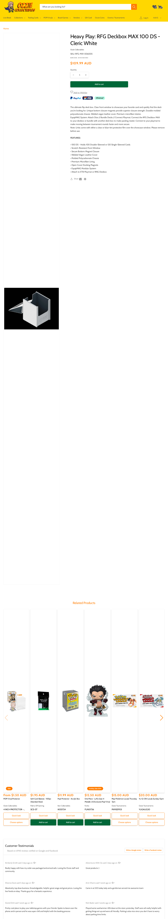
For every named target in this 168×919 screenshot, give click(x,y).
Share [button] (76, 179)
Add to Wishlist (80, 92)
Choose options (16, 822)
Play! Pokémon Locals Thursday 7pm (124, 800)
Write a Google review (133, 850)
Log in (146, 18)
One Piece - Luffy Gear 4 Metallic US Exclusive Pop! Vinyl (97, 800)
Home (6, 28)
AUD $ (155, 18)
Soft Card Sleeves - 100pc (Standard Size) (40, 800)
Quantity (73, 70)
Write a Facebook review (153, 850)
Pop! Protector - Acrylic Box (69, 799)
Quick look (16, 815)
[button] (19, 18)
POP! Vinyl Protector (11, 799)
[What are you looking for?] (134, 7)
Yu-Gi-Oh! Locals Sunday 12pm (151, 799)
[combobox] (88, 7)
